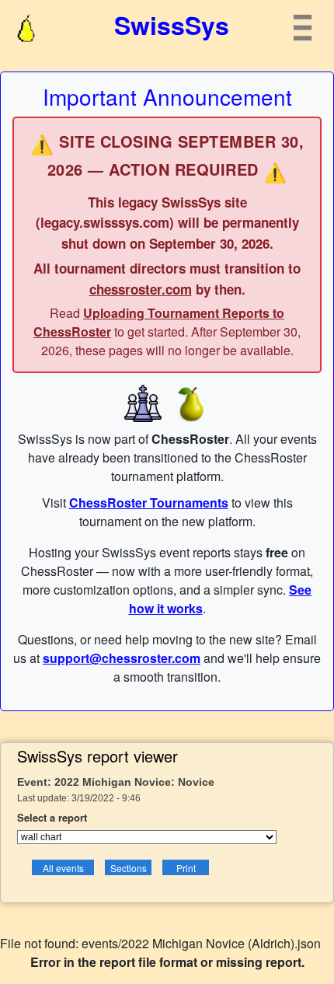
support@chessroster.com (121, 658)
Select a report (52, 817)
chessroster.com (140, 289)
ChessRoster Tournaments (148, 502)
